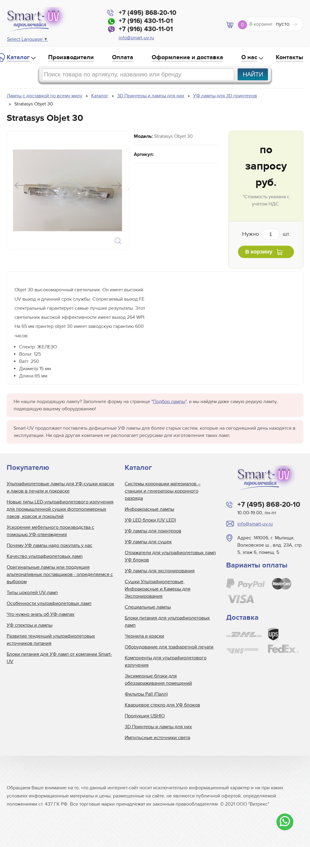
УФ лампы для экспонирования (160, 571)
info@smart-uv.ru (136, 38)
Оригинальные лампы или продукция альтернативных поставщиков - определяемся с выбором (60, 574)
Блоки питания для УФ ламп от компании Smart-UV (59, 657)
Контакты (289, 57)
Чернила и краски (144, 636)
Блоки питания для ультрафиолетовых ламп (167, 621)
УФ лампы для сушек (148, 542)
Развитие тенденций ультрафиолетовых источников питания (51, 639)
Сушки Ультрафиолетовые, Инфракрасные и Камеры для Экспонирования (157, 589)
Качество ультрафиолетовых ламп (45, 556)
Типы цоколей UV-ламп (32, 593)
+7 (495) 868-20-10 (147, 13)
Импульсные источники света (157, 738)
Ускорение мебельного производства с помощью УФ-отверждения (50, 531)
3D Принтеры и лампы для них (158, 727)
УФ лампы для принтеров (153, 531)
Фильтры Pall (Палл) (146, 694)
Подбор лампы (169, 402)
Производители (71, 57)
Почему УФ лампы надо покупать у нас (49, 545)
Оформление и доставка (187, 57)
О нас (249, 57)
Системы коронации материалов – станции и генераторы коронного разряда (162, 491)
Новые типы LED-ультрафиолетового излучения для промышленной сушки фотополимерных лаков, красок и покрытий (60, 509)
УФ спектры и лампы (29, 625)
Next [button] (116, 185)
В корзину (258, 252)
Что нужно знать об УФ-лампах (40, 614)
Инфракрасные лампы (149, 509)
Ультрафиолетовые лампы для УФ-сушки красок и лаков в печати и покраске (60, 487)
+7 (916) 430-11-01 (146, 21)
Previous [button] (19, 185)
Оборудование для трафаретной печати (169, 647)
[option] (67, 190)
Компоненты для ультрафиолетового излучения (165, 661)
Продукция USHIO (145, 716)
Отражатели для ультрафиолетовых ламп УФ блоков (170, 556)
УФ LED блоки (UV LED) (150, 520)
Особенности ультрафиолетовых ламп (49, 603)
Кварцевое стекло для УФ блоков (162, 705)
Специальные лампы (148, 607)
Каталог (18, 57)
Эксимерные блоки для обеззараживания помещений (158, 679)
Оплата (122, 57)
